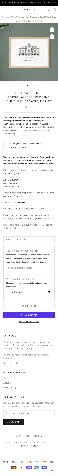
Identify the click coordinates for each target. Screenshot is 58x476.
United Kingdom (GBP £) (28, 436)
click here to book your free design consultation (29, 3)
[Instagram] (11, 362)
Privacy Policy (9, 387)
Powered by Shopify (29, 446)
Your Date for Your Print (27, 282)
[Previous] (22, 85)
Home (5, 17)
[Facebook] (4, 362)
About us (7, 383)
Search (6, 378)
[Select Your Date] (33, 279)
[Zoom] (52, 29)
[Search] (49, 10)
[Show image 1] (27, 85)
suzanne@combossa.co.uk (15, 218)
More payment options (29, 321)
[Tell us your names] (36, 251)
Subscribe (13, 422)
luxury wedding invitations (35, 342)
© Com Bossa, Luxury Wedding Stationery (29, 442)
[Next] (35, 85)
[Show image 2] (30, 85)
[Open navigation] (4, 10)
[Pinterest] (17, 362)
